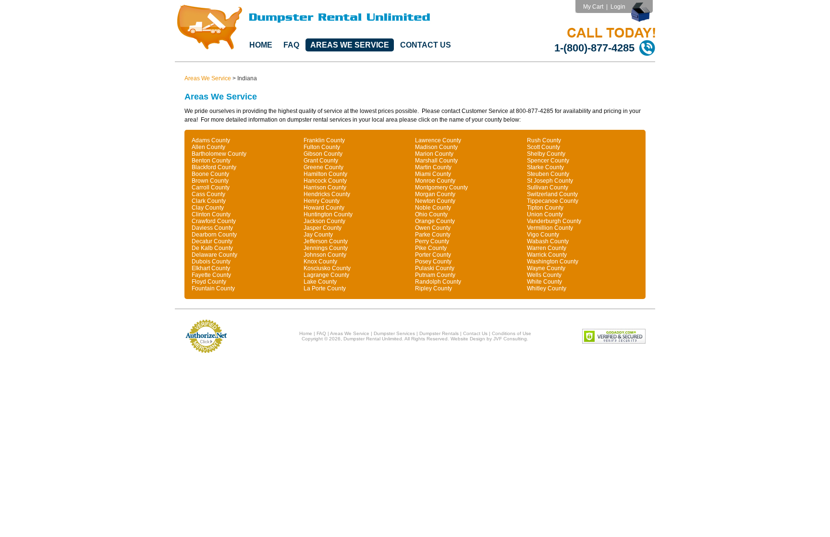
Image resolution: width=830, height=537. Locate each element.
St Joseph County (550, 180)
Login (617, 6)
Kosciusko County (327, 268)
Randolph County (438, 281)
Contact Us (425, 45)
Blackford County (214, 167)
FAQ (291, 45)
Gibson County (323, 153)
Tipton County (545, 207)
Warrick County (547, 254)
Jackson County (324, 221)
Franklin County (324, 140)
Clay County (208, 207)
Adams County (211, 140)
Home (260, 45)
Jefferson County (326, 241)
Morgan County (435, 194)
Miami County (433, 174)
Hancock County (325, 180)
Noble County (433, 207)
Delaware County (214, 254)
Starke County (545, 167)
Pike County (431, 248)
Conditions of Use (511, 333)
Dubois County (211, 261)
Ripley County (433, 288)
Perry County (432, 241)
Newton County (435, 201)
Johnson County (325, 254)
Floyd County (209, 281)
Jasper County (323, 228)
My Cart (593, 6)
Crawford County (214, 221)
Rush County (544, 140)
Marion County (434, 153)
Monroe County (435, 180)
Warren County (546, 248)
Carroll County (211, 187)
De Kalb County (212, 248)
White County (544, 281)
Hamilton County (325, 174)
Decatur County (212, 241)
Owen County (433, 228)
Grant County (321, 160)
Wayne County (546, 268)
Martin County (433, 167)
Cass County (208, 194)
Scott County (543, 147)
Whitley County (546, 288)
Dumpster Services (394, 333)
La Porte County (325, 288)
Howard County (324, 207)
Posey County (433, 261)
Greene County (323, 167)
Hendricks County (327, 194)
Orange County (435, 221)
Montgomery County (441, 187)
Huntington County (328, 214)
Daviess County (212, 228)
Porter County (433, 254)
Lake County (320, 281)
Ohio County (431, 214)
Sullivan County (547, 187)
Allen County (208, 147)
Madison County (436, 147)
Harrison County (325, 187)
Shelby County (546, 153)
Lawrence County (438, 140)
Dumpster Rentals (439, 333)
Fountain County (213, 288)
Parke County (433, 234)
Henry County (322, 201)
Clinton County (211, 214)
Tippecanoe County (552, 201)
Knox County (320, 261)
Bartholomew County (219, 153)
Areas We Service (349, 45)
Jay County (318, 234)
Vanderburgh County (554, 221)
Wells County (544, 275)
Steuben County (548, 174)
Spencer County (548, 160)
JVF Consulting (510, 338)
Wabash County (548, 241)
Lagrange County (326, 275)
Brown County (210, 180)
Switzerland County (552, 194)
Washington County (552, 261)
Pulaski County (434, 268)
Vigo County (543, 234)
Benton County (211, 160)
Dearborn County (214, 234)
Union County (545, 214)
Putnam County (435, 275)
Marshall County (436, 160)
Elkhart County (211, 268)
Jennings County (326, 248)
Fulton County (322, 147)
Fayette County (211, 275)
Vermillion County (550, 228)
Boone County (210, 174)
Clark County (209, 201)
